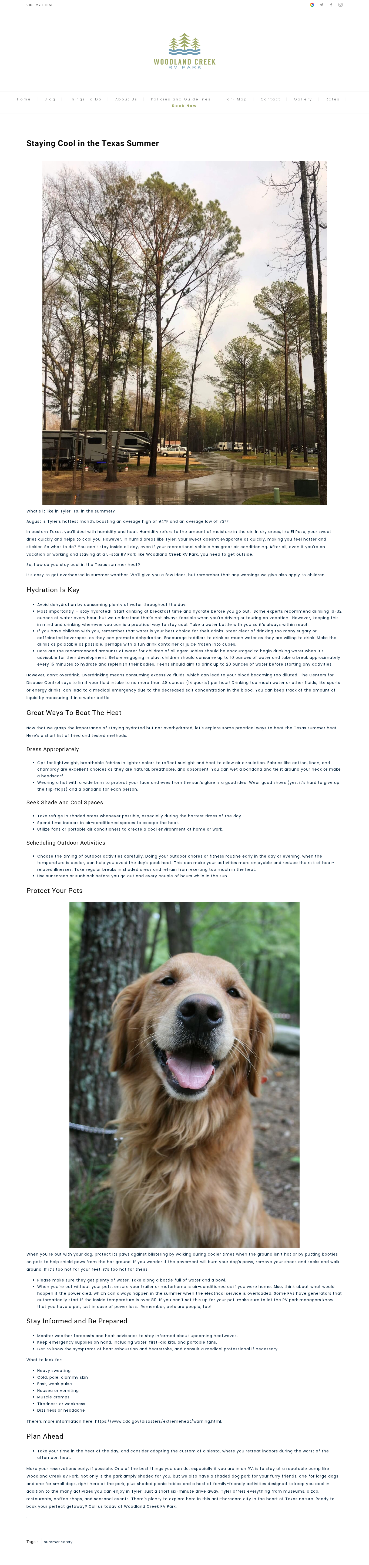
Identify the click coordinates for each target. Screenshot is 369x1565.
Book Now (184, 105)
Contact (270, 99)
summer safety (58, 1542)
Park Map (235, 99)
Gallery (303, 99)
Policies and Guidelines (181, 99)
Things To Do (85, 99)
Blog (50, 99)
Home (24, 99)
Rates (333, 99)
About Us (126, 99)
